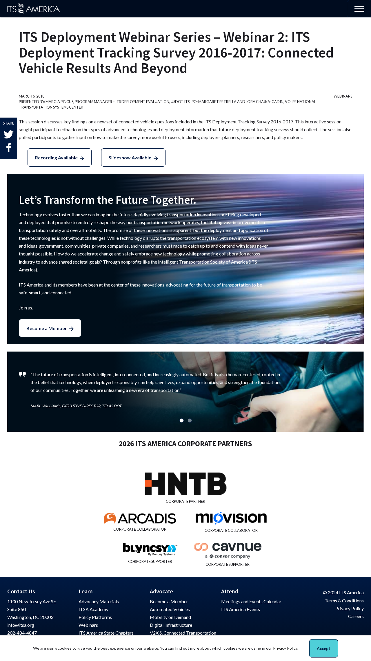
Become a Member (46, 328)
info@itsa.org (20, 625)
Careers (356, 616)
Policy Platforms (95, 617)
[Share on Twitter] (8, 134)
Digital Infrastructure (171, 625)
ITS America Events (240, 609)
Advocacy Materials (99, 601)
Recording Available (56, 157)
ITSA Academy (93, 609)
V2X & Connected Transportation (183, 632)
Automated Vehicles (170, 609)
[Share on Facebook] (8, 147)
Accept (323, 648)
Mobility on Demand (170, 617)
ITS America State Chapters (106, 632)
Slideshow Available (130, 157)
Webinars (88, 625)
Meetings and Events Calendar (251, 601)
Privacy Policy (349, 608)
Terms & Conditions (344, 600)
